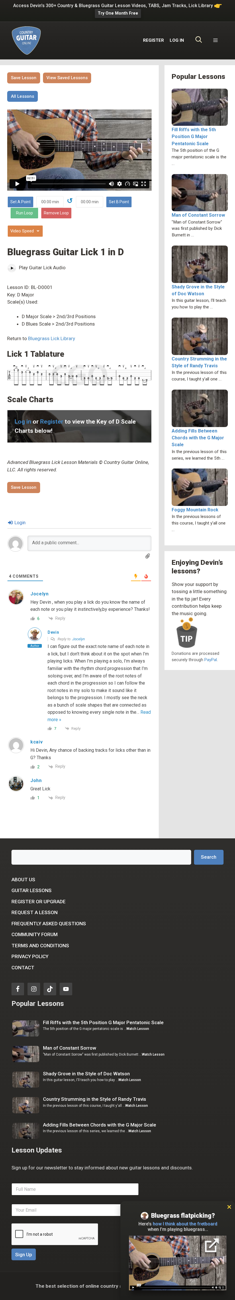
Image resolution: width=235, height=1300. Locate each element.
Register (51, 421)
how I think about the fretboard (185, 1224)
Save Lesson (23, 77)
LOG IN (177, 40)
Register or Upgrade (38, 901)
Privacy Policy (29, 956)
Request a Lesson (34, 912)
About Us (23, 879)
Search (208, 857)
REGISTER (153, 40)
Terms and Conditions (40, 945)
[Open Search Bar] (199, 40)
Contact (22, 967)
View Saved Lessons (67, 77)
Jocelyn (78, 639)
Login (19, 522)
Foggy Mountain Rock (195, 510)
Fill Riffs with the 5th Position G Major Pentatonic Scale (194, 136)
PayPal (210, 659)
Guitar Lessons (31, 890)
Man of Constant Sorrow (198, 215)
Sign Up (23, 1254)
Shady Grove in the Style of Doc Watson (86, 1073)
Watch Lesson (137, 1029)
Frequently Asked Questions (48, 923)
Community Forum (34, 934)
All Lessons (22, 96)
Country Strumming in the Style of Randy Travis (94, 1099)
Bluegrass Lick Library (51, 338)
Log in (23, 421)
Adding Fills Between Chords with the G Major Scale (198, 437)
